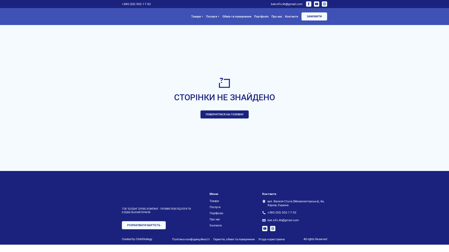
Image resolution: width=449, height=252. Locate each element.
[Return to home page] (136, 16)
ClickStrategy (144, 239)
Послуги (211, 16)
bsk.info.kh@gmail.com (287, 4)
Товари (196, 16)
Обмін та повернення (236, 16)
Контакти (291, 16)
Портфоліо (261, 16)
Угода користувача (271, 239)
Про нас (277, 16)
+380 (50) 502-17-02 (136, 4)
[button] (308, 4)
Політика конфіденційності (191, 239)
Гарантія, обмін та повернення (234, 239)
